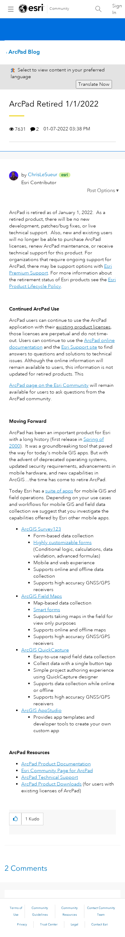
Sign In (117, 9)
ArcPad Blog (24, 52)
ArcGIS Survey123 (41, 529)
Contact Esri (99, 924)
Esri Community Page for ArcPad (57, 771)
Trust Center (49, 924)
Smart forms (46, 610)
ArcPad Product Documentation (56, 764)
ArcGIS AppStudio (41, 710)
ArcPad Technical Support (49, 777)
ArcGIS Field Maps (41, 596)
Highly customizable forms (62, 542)
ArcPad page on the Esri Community (49, 385)
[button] (102, 191)
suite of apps (59, 491)
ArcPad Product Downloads (51, 784)
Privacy (22, 924)
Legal (74, 924)
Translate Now (94, 84)
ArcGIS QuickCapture (45, 650)
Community (59, 8)
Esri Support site (79, 347)
